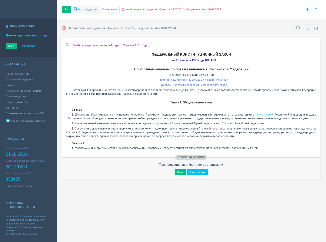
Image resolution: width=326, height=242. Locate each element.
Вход (11, 45)
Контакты (12, 107)
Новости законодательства (27, 120)
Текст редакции (87, 9)
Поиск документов (17, 73)
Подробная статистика (20, 186)
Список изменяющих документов (193, 74)
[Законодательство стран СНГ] (28, 9)
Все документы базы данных (21, 234)
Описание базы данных (20, 79)
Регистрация (28, 45)
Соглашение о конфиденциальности (25, 220)
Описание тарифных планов (23, 90)
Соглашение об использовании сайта (26, 216)
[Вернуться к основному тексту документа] (66, 9)
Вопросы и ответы (17, 102)
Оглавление (109, 9)
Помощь (11, 85)
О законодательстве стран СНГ (25, 113)
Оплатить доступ (16, 96)
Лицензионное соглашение (20, 223)
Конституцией (264, 114)
